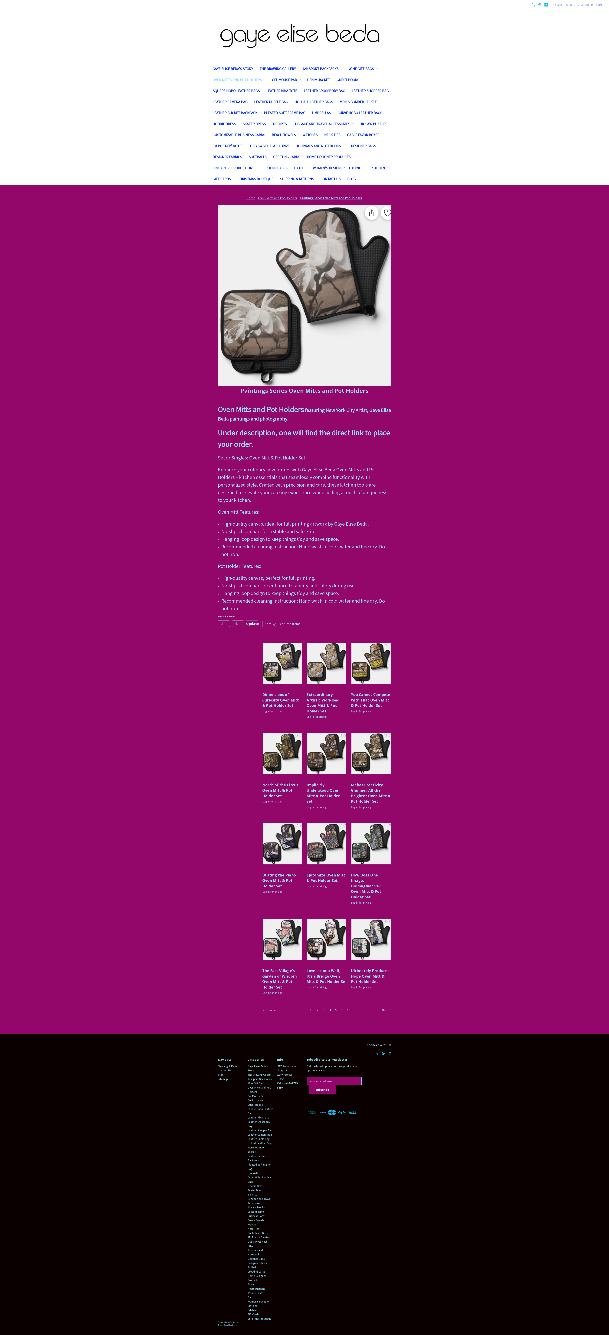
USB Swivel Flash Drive (270, 146)
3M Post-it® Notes (228, 146)
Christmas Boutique (255, 179)
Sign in (570, 5)
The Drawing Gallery (278, 68)
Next (385, 1010)
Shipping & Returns (297, 179)
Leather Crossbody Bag (324, 90)
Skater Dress (254, 124)
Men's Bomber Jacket (358, 102)
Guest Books (348, 80)
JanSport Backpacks (320, 68)
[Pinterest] (540, 4)
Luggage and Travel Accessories (321, 124)
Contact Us (331, 179)
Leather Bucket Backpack (235, 112)
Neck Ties (332, 135)
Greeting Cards (286, 157)
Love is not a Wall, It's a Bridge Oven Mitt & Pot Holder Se (326, 976)
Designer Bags (363, 146)
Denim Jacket (318, 80)
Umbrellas (321, 112)
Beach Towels (284, 135)
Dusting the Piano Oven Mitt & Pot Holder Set (279, 881)
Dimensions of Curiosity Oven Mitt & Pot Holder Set (280, 700)
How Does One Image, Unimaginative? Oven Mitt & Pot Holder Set (366, 886)
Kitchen (378, 168)
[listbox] (293, 624)
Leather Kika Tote (281, 90)
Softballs (258, 157)
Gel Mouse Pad (284, 80)
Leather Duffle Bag (271, 102)
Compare (281, 667)
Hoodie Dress (224, 124)
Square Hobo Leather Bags (236, 90)
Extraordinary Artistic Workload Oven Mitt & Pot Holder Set (323, 703)
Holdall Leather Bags (314, 102)
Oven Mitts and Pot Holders (237, 80)
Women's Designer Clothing (337, 168)
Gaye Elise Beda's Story (233, 68)
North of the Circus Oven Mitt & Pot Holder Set (280, 790)
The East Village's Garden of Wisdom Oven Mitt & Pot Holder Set (279, 979)
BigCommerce (233, 1322)
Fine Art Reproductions (233, 168)
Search (557, 5)
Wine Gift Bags (361, 68)
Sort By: (270, 624)
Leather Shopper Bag (370, 90)
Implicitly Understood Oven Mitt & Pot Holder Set (323, 793)
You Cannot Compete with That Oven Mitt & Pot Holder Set (370, 700)
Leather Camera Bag (230, 102)
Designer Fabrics (227, 157)
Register (586, 5)
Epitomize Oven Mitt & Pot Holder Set (326, 878)
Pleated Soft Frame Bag (284, 112)
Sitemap (223, 1079)
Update (252, 623)
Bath (298, 168)
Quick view (282, 660)
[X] (533, 4)
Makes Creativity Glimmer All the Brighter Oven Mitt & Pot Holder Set (371, 793)
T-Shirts (279, 124)
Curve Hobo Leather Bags (360, 112)
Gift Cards (222, 179)
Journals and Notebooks (318, 146)
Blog (351, 179)
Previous (270, 1010)
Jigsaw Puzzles (373, 124)
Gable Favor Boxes (363, 135)
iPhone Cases (276, 168)
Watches (310, 135)
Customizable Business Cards (239, 135)
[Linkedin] (546, 4)
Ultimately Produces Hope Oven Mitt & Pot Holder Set (370, 976)
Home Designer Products (329, 157)
